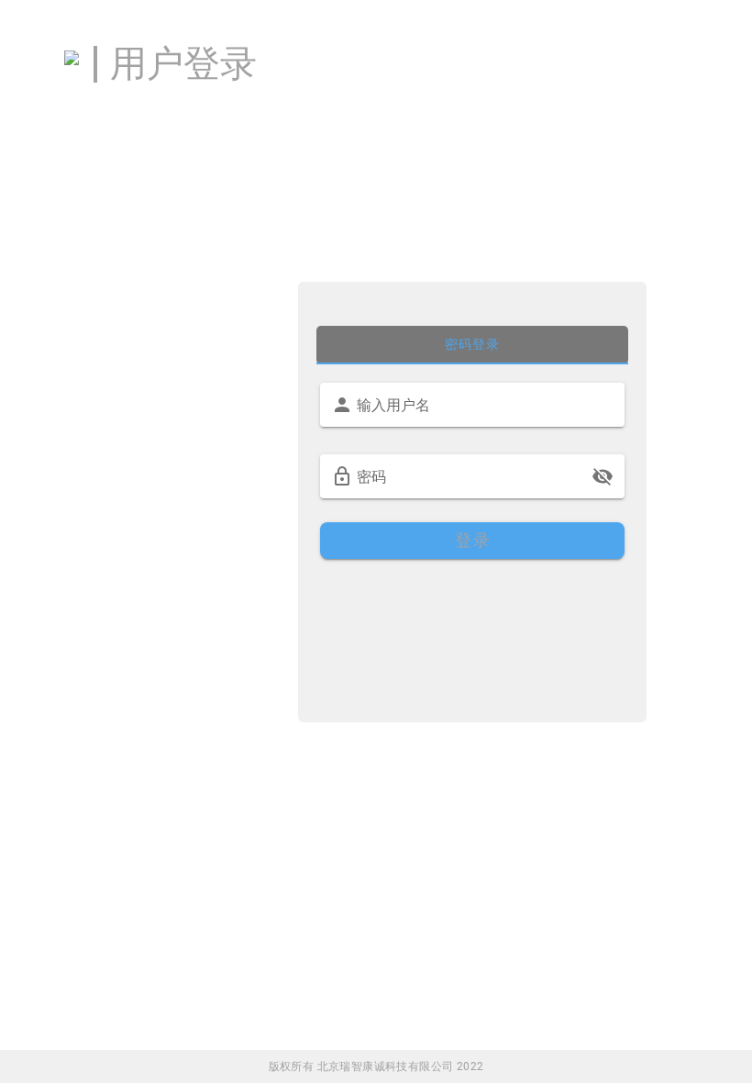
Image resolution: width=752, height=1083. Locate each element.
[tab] (472, 345)
